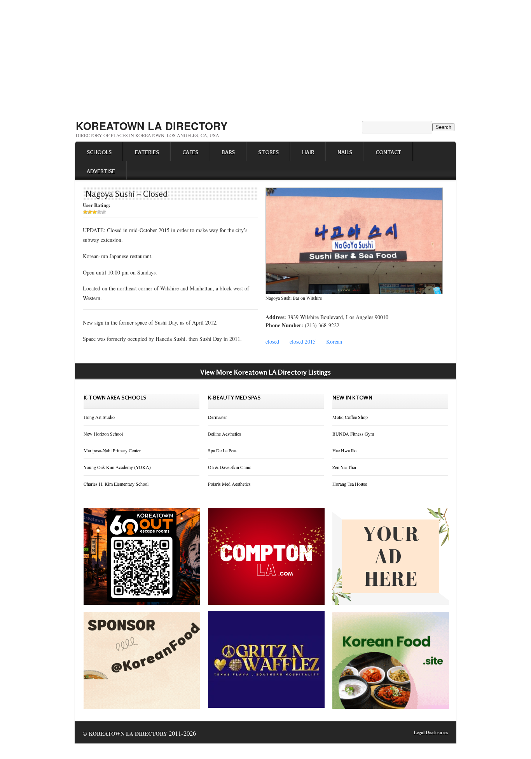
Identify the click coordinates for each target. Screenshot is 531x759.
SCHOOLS (99, 152)
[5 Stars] (103, 212)
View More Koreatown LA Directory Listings (265, 372)
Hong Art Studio (99, 417)
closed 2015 (303, 341)
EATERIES (147, 152)
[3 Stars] (94, 212)
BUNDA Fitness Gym (353, 434)
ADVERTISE (101, 171)
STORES (268, 152)
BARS (228, 152)
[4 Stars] (99, 212)
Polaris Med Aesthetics (229, 484)
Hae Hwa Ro (344, 450)
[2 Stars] (89, 212)
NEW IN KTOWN (352, 397)
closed (272, 341)
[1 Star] (85, 212)
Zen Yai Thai (344, 467)
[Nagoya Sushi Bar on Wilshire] (354, 292)
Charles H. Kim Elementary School (116, 484)
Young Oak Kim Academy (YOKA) (117, 467)
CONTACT (389, 152)
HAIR (308, 152)
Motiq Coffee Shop (350, 417)
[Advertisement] (265, 57)
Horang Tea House (349, 484)
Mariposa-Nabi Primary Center (112, 450)
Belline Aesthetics (224, 434)
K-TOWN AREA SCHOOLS (115, 397)
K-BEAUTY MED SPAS (234, 397)
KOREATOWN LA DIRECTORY (151, 125)
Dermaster (217, 417)
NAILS (344, 152)
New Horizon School (103, 434)
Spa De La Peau (223, 450)
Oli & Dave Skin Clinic (229, 467)
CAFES (190, 152)
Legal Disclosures (431, 732)
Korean (334, 341)
